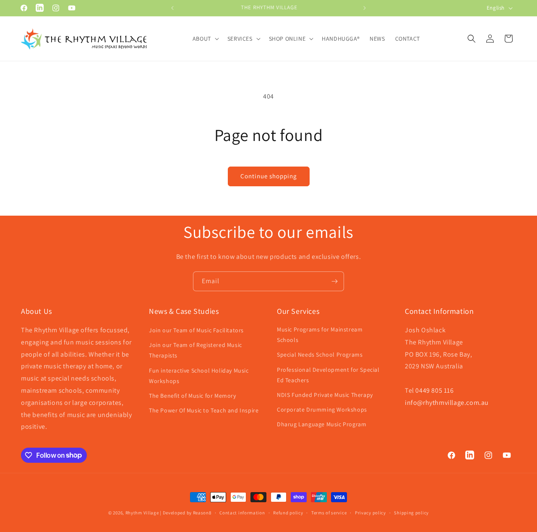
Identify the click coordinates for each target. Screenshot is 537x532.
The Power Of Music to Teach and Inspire (203, 411)
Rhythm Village (142, 513)
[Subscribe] (334, 281)
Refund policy (288, 512)
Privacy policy (370, 512)
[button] (205, 38)
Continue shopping (268, 176)
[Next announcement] (364, 8)
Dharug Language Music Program (321, 424)
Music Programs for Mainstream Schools (319, 335)
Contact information (242, 512)
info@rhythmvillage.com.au (447, 402)
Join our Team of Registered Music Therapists (195, 351)
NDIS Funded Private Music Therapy (325, 395)
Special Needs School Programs (319, 355)
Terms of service (329, 512)
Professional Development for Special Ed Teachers (328, 375)
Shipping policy (411, 512)
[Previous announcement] (172, 8)
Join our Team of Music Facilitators (196, 330)
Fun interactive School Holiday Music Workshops (199, 376)
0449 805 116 (434, 390)
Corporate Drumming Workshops (322, 410)
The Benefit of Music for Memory (192, 395)
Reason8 (202, 513)
